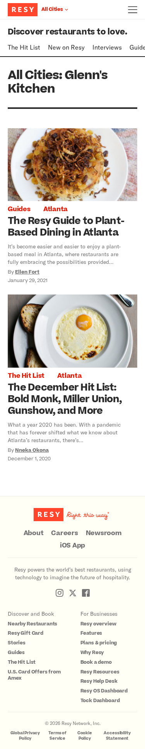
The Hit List (24, 47)
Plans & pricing (98, 642)
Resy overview (98, 623)
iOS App (72, 545)
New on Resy (66, 47)
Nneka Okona (32, 450)
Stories (17, 642)
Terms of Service (57, 735)
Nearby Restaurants (32, 623)
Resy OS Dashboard (104, 690)
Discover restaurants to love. (67, 32)
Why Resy (92, 652)
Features (91, 633)
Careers (64, 533)
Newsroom (104, 533)
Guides (19, 209)
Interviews (107, 47)
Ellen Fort (27, 272)
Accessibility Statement (117, 735)
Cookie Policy (84, 735)
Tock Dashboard (100, 700)
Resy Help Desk (99, 681)
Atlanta (55, 209)
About (34, 533)
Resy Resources (99, 671)
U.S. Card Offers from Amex (34, 675)
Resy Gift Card (25, 633)
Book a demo (96, 662)
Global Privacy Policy (25, 735)
